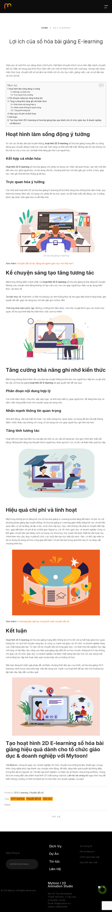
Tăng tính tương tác (22, 110)
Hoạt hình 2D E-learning (17, 166)
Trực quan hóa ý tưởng (23, 95)
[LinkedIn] (10, 883)
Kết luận (13, 117)
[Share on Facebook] (13, 804)
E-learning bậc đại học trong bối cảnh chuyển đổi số (43, 621)
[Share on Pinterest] (25, 804)
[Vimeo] (14, 883)
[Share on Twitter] (17, 804)
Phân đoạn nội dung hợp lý (25, 104)
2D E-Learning (21, 792)
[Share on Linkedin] (21, 804)
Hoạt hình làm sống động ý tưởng (24, 89)
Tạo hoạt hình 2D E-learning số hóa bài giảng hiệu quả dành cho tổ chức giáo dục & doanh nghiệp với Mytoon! (55, 122)
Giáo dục (47, 798)
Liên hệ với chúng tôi (77, 775)
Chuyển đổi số (36, 792)
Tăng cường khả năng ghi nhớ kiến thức (28, 101)
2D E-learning (17, 798)
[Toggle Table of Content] (100, 85)
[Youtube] (6, 883)
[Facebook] (2, 883)
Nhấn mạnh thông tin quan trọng (27, 107)
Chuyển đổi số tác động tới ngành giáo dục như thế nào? (45, 263)
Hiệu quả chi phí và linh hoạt (23, 113)
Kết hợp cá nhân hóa (21, 92)
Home (44, 28)
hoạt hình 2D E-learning (54, 282)
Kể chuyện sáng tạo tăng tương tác (26, 98)
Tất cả (56, 816)
